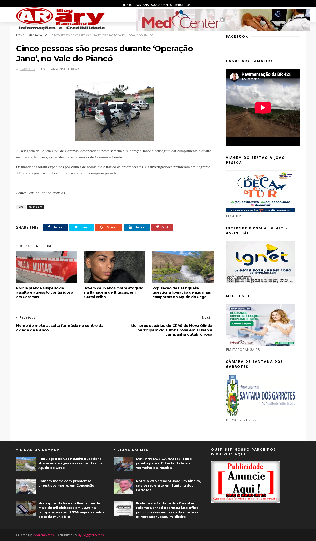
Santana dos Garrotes (154, 5)
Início (128, 5)
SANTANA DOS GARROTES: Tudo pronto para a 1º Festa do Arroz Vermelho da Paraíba (164, 463)
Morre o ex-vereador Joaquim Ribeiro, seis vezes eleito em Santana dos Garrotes (168, 485)
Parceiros (182, 5)
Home (20, 35)
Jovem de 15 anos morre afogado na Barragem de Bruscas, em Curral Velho (113, 292)
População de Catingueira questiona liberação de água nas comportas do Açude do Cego (181, 292)
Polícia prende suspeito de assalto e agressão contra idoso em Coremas (44, 292)
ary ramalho (37, 35)
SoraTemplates (43, 535)
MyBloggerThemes (91, 535)
